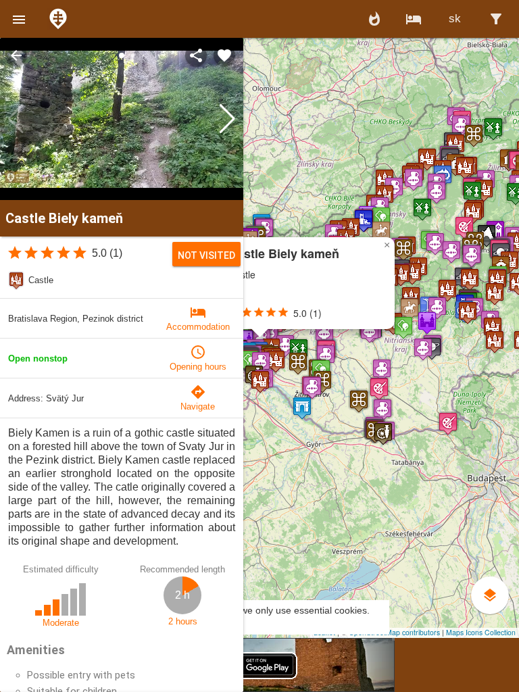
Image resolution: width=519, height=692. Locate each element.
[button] (19, 19)
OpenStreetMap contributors (394, 632)
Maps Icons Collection (481, 632)
